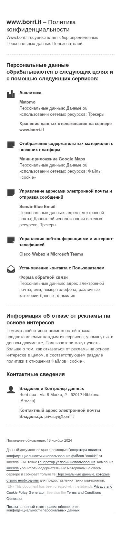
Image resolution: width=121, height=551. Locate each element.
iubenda (12, 467)
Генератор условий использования (66, 461)
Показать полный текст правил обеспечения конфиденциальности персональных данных (43, 508)
